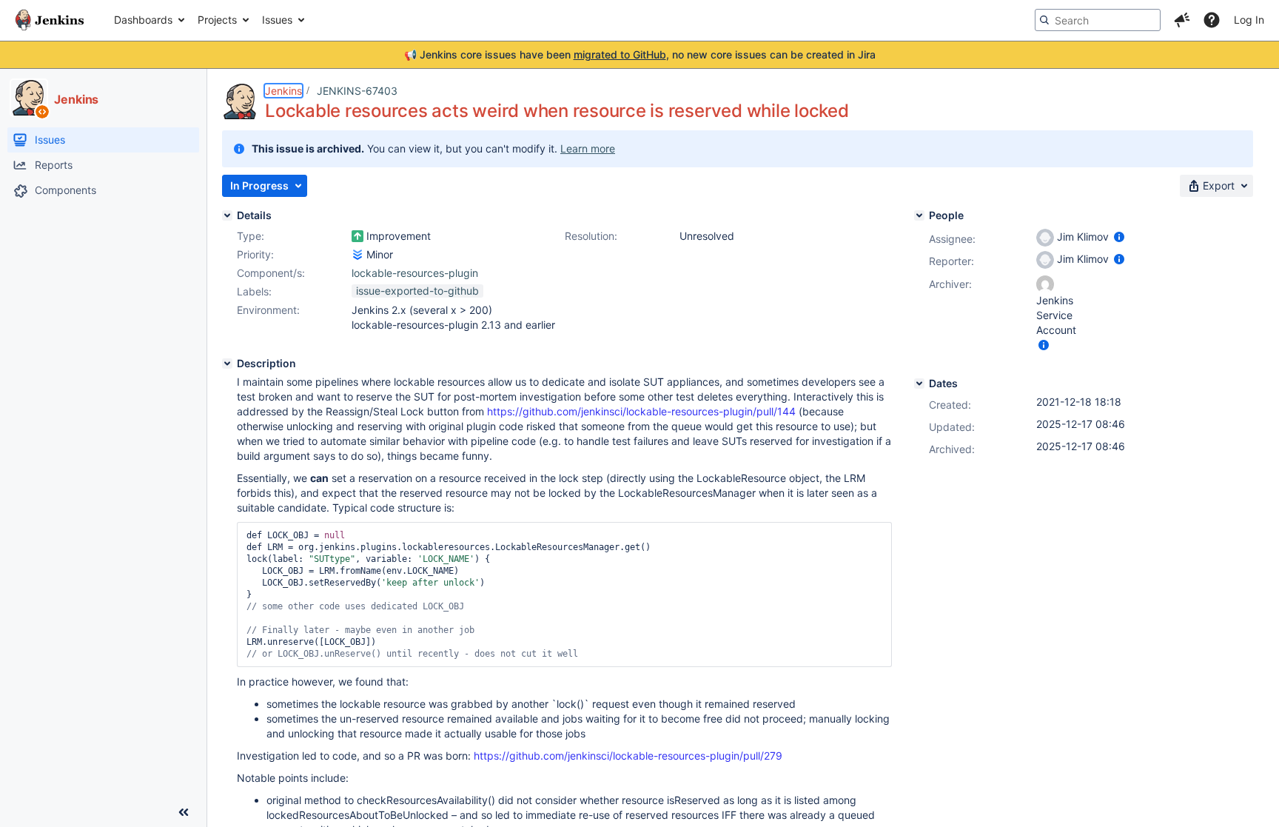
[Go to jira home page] (49, 20)
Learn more (587, 148)
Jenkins (283, 90)
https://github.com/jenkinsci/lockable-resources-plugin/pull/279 (628, 755)
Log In (1249, 19)
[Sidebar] (183, 812)
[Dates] (919, 383)
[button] (1182, 20)
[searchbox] (1097, 20)
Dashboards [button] (143, 19)
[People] (919, 215)
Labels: (254, 291)
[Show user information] (1119, 236)
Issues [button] (277, 19)
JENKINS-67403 (357, 90)
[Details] (227, 215)
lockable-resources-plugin (415, 273)
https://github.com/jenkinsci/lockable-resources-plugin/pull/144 (641, 411)
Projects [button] (217, 19)
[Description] (227, 363)
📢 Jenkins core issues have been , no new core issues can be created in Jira (640, 54)
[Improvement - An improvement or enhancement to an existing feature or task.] (357, 236)
